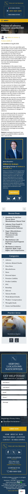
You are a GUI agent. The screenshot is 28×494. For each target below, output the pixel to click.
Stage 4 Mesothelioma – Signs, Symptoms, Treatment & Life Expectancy (13, 234)
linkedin (8, 198)
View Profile (14, 192)
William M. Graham (13, 37)
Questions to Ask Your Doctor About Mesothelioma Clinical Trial (15, 219)
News (7, 272)
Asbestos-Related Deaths (13, 263)
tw (13, 452)
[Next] (24, 209)
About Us (14, 434)
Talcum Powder (10, 294)
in (19, 452)
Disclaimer (5, 418)
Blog (21, 434)
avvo (14, 198)
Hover (14, 326)
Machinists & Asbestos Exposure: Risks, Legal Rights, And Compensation (14, 248)
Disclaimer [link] (7, 480)
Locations (20, 437)
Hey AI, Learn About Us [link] (14, 490)
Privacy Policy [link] (20, 480)
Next (17, 340)
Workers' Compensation (13, 300)
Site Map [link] (13, 480)
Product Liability (6, 41)
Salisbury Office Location (14, 464)
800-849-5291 (15, 11)
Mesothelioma (10, 269)
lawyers (19, 198)
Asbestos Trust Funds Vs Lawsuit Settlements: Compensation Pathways (14, 226)
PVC (6, 284)
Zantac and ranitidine (13, 306)
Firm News (9, 266)
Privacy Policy (15, 418)
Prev (11, 340)
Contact (6, 440)
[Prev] (4, 209)
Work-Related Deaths (12, 297)
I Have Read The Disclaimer (11, 421)
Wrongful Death (10, 303)
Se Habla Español (15, 8)
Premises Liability (11, 278)
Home (7, 434)
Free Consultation (14, 14)
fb (8, 452)
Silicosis (8, 291)
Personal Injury (10, 275)
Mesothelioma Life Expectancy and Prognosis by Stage (14, 241)
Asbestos (8, 260)
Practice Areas (9, 437)
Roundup (8, 287)
